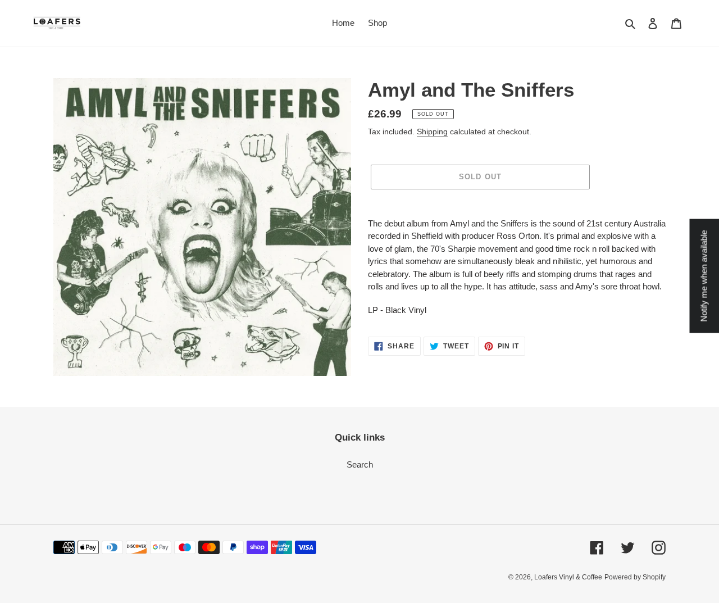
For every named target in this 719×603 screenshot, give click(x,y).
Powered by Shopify (635, 577)
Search (360, 464)
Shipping (432, 131)
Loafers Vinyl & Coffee (568, 577)
